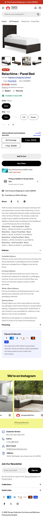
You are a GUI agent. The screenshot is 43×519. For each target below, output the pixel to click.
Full (23, 117)
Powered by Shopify (9, 515)
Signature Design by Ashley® (19, 77)
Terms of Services (31, 476)
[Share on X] (18, 201)
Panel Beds (12, 81)
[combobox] (21, 14)
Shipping (5, 87)
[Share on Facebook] (11, 201)
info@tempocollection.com (16, 449)
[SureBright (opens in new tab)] (38, 133)
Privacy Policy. (7, 479)
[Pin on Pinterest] (24, 201)
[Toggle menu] (3, 8)
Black (6, 106)
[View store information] (37, 181)
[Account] (35, 8)
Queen (33, 117)
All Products (14, 21)
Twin (6, 117)
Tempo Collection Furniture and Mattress (24, 512)
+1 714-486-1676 (12, 442)
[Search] (38, 14)
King (16, 118)
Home (4, 21)
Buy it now (21, 163)
